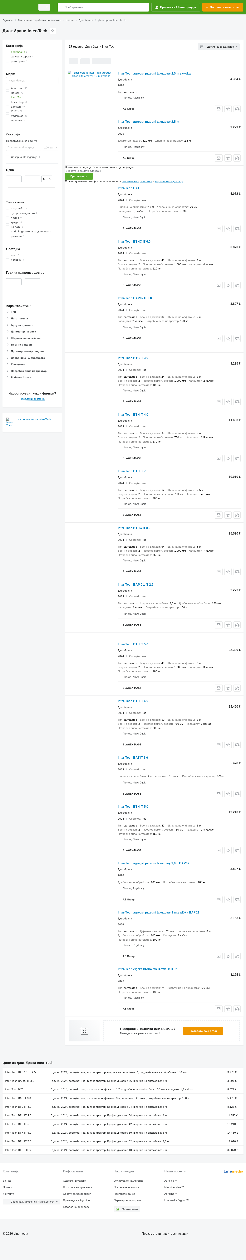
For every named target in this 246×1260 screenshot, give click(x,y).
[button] (228, 108)
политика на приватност (137, 181)
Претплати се (78, 176)
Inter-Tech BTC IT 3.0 (133, 358)
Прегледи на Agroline (76, 1200)
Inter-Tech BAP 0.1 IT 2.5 (135, 584)
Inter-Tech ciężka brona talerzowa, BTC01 (148, 969)
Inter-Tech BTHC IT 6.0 (134, 241)
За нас (7, 1180)
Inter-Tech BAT (129, 188)
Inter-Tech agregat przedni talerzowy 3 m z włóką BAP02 (158, 912)
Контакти (8, 1193)
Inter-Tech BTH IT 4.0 (133, 414)
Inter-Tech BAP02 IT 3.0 (135, 298)
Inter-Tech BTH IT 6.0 (133, 701)
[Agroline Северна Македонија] (18, 7)
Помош (7, 1187)
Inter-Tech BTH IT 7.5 (133, 471)
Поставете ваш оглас (203, 1030)
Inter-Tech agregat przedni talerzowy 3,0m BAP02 (153, 863)
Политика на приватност (78, 1187)
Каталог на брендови (76, 1206)
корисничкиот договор (169, 181)
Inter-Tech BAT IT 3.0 (133, 757)
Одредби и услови (74, 1180)
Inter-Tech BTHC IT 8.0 (134, 528)
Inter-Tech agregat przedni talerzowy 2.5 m (148, 121)
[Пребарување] (61, 7)
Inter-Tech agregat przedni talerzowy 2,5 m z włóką (154, 73)
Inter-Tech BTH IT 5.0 (133, 644)
